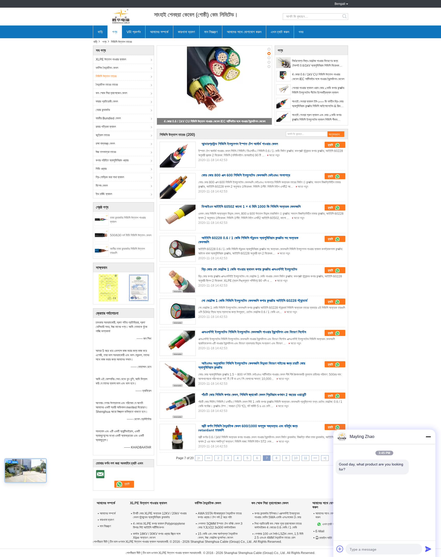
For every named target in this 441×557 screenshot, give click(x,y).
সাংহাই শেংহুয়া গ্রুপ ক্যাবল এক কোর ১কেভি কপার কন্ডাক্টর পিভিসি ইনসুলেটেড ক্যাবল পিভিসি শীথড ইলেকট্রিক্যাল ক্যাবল (316, 117)
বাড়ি (100, 32)
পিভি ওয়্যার (101, 169)
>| (325, 458)
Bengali (340, 4)
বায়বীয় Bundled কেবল (108, 118)
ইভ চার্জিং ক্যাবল (104, 194)
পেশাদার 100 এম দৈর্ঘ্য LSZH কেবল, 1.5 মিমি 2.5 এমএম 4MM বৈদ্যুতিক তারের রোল (278, 535)
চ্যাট (331, 145)
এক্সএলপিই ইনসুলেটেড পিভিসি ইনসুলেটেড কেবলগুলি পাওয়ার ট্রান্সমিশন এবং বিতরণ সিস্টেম (254, 332)
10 (296, 458)
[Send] (428, 548)
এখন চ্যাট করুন (280, 32)
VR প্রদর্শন (134, 32)
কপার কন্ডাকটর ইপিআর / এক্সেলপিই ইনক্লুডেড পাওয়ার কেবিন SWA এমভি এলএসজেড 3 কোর (277, 515)
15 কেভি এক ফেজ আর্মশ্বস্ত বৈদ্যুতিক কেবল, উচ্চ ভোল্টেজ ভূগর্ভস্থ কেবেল (218, 535)
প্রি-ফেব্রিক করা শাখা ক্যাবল (110, 177)
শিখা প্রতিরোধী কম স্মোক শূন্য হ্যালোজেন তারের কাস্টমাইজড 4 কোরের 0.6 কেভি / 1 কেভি (278, 525)
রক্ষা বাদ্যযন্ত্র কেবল (105, 143)
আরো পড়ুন (274, 155)
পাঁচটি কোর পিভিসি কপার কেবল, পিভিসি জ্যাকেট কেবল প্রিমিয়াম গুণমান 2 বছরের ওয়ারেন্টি (254, 395)
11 (305, 458)
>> (315, 458)
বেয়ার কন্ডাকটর (103, 110)
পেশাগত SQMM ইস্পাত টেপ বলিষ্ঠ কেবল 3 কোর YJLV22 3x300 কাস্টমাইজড (220, 525)
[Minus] (428, 437)
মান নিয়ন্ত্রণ (210, 32)
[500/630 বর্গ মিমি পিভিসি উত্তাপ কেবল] (101, 235)
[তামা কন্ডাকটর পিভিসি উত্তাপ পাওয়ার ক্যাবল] (101, 219)
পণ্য (114, 32)
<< (208, 458)
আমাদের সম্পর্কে (159, 32)
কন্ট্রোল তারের (103, 135)
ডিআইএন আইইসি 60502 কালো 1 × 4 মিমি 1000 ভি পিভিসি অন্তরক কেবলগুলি (251, 206)
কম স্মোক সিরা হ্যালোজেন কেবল (111, 93)
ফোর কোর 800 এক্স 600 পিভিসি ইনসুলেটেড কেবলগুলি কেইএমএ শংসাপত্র (246, 175)
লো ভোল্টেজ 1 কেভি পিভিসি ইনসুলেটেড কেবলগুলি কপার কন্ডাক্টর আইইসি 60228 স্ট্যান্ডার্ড (255, 301)
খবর (301, 32)
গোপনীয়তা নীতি (100, 541)
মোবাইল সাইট (325, 538)
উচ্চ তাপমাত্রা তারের (106, 152)
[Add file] (340, 548)
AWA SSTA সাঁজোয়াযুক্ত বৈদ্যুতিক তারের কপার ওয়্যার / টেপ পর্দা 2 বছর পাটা (220, 515)
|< (199, 458)
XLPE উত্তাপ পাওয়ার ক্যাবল (111, 59)
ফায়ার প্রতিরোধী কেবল (107, 101)
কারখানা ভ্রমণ (186, 32)
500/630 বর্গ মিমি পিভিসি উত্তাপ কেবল (130, 235)
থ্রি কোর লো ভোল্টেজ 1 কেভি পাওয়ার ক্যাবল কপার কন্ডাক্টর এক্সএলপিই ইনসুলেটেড (249, 269)
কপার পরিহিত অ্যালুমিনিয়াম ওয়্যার (112, 160)
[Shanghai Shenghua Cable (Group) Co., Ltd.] (121, 16)
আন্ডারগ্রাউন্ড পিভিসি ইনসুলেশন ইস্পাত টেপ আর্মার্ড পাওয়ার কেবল (240, 144)
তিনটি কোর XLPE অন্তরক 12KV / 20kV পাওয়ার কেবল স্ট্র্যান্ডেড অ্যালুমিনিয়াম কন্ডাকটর (160, 515)
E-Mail (319, 531)
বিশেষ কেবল (102, 185)
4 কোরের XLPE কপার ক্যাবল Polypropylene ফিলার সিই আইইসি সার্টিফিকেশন (159, 525)
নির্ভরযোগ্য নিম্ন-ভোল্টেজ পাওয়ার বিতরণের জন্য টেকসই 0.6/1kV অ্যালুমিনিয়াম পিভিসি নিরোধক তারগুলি (315, 63)
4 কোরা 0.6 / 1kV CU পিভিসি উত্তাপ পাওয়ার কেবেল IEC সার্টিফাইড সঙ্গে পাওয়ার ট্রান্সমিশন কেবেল (214, 121)
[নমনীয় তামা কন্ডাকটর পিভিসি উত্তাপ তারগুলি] (101, 250)
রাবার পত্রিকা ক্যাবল (106, 126)
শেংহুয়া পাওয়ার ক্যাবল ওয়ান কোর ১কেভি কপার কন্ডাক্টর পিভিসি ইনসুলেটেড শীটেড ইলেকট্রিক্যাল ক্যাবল (318, 90)
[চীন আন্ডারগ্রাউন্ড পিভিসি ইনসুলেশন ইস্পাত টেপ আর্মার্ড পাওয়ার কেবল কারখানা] (178, 155)
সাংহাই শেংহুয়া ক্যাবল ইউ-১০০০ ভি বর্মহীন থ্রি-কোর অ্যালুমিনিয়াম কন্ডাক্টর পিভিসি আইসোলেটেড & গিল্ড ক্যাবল (318, 104)
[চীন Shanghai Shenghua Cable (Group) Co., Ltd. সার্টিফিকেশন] (108, 287)
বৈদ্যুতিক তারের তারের (107, 84)
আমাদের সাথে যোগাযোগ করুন (244, 32)
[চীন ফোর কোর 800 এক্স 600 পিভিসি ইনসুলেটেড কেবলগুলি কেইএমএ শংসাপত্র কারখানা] (178, 186)
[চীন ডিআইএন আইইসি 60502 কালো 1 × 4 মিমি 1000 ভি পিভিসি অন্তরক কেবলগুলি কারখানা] (178, 217)
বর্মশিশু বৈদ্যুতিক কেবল (107, 68)
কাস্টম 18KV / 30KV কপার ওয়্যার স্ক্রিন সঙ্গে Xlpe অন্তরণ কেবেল (156, 535)
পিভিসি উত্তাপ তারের (106, 76)
